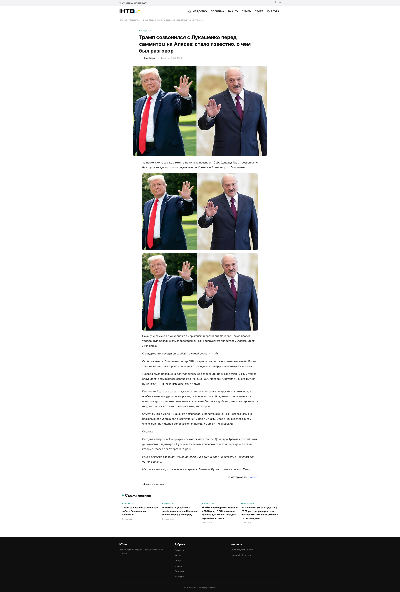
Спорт (259, 11)
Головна (123, 20)
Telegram (246, 555)
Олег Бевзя (149, 58)
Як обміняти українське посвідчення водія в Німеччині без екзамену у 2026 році (180, 511)
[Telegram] (280, 3)
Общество (200, 11)
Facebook (235, 555)
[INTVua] (130, 11)
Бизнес (233, 11)
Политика (217, 11)
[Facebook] (275, 3)
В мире (246, 11)
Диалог (253, 477)
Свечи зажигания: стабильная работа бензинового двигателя (140, 511)
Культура (273, 11)
